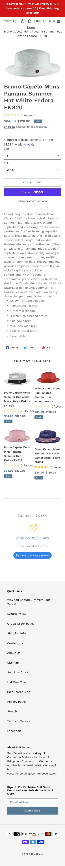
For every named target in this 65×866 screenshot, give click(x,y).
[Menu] (59, 21)
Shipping (9, 126)
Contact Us (15, 643)
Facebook (14, 731)
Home (31, 27)
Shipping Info (16, 633)
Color (7, 163)
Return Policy (16, 614)
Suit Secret (37, 854)
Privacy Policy (16, 701)
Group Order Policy (20, 623)
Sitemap (13, 662)
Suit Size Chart (17, 672)
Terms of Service (18, 721)
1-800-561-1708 (44, 21)
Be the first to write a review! (32, 555)
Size (6, 148)
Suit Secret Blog (18, 692)
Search (12, 711)
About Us (13, 653)
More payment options (33, 200)
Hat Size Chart (17, 682)
